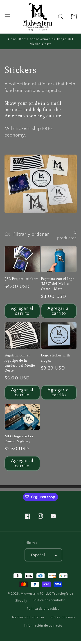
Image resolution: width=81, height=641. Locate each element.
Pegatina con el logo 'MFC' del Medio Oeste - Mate (57, 283)
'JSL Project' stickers (21, 278)
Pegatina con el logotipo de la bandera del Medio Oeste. (19, 363)
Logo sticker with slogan (55, 358)
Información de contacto (43, 625)
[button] (7, 16)
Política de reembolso (49, 600)
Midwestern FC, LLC (36, 593)
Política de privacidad (43, 609)
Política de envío (62, 617)
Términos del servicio (28, 617)
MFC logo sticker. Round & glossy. (19, 439)
